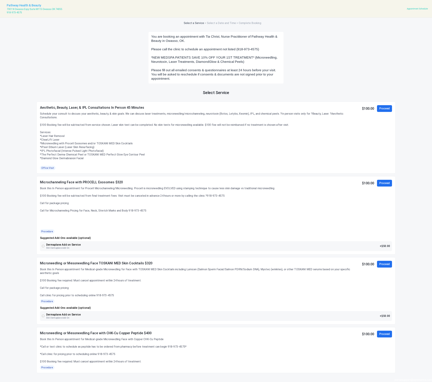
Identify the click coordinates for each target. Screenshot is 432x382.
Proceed (384, 108)
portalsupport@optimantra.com (413, 379)
